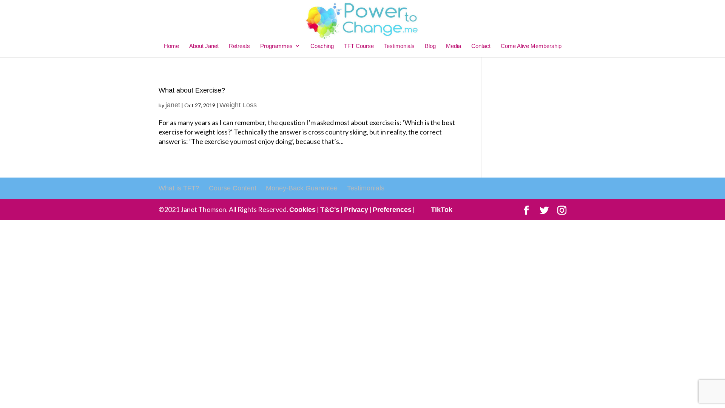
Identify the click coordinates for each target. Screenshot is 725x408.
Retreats (239, 46)
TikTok (441, 209)
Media (453, 46)
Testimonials (399, 46)
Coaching (322, 46)
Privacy (356, 209)
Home (171, 46)
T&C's (329, 209)
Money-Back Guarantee (302, 188)
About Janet (204, 46)
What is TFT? (179, 188)
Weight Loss (238, 105)
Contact (481, 46)
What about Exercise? (192, 90)
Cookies (302, 209)
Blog (430, 46)
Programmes (276, 46)
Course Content (232, 188)
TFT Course (359, 46)
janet (172, 105)
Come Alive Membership (531, 46)
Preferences (392, 209)
